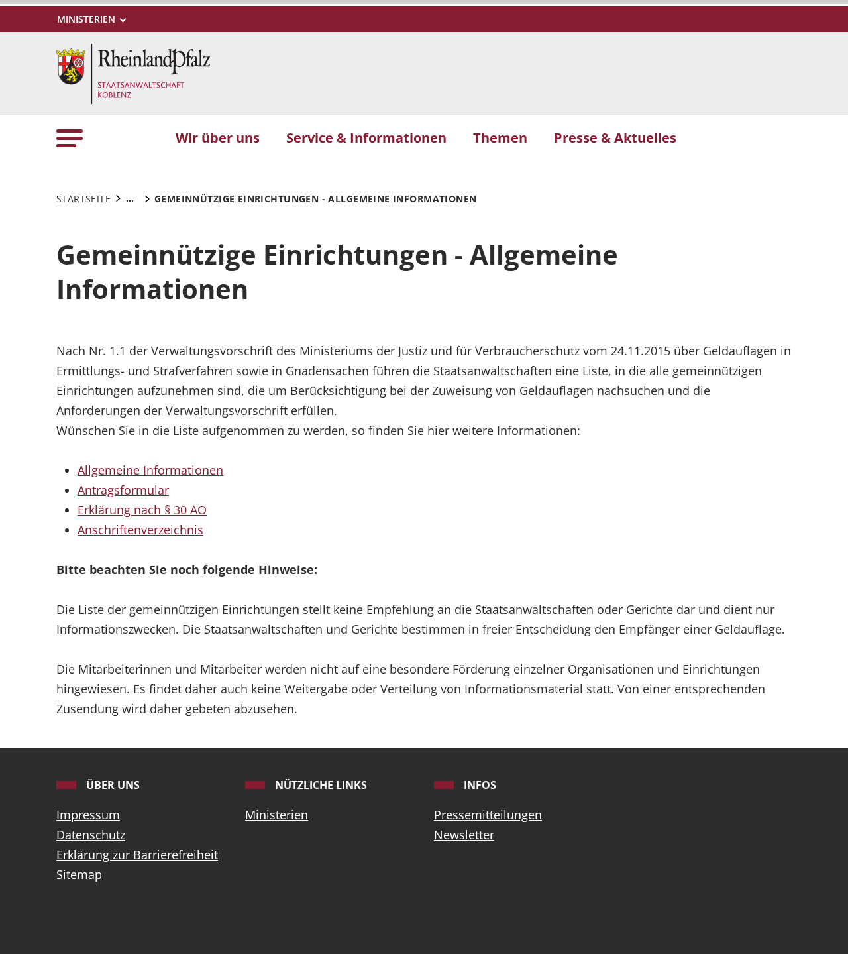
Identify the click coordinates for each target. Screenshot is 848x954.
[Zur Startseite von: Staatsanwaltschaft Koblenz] (133, 72)
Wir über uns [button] (218, 137)
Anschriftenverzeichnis (140, 530)
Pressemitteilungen (488, 815)
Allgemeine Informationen (150, 470)
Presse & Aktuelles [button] (615, 137)
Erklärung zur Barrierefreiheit (137, 855)
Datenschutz (90, 835)
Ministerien (276, 815)
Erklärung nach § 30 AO (142, 510)
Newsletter (464, 835)
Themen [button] (500, 137)
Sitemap (79, 874)
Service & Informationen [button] (366, 137)
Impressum (88, 815)
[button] (69, 137)
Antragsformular (123, 490)
